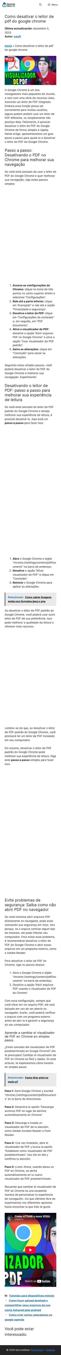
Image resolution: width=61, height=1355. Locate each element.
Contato (50, 1349)
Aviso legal (37, 1349)
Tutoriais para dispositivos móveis (31, 1295)
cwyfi (17, 36)
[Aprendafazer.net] (9, 4)
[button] (40, 4)
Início (8, 45)
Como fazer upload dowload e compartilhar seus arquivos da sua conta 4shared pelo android (27, 1305)
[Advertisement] (30, 220)
